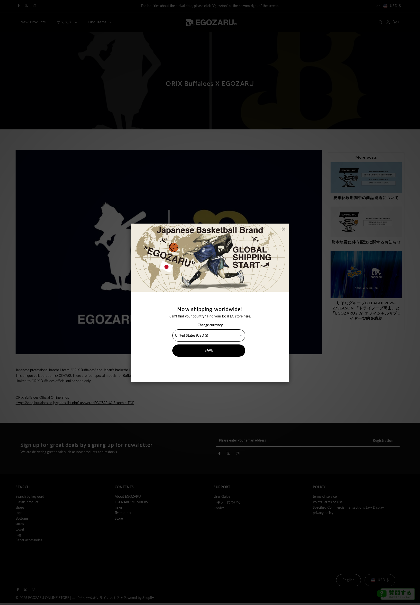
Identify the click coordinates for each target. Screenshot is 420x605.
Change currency (210, 325)
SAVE (209, 350)
